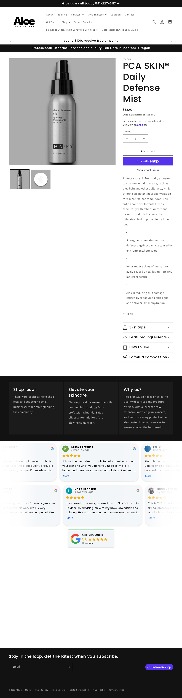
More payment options (148, 169)
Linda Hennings (84, 489)
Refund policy (41, 690)
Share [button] (130, 313)
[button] (77, 14)
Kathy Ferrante (80, 447)
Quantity (127, 131)
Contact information (79, 690)
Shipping (127, 114)
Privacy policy (99, 690)
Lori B (156, 447)
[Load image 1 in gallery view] (19, 179)
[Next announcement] (172, 40)
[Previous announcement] (10, 40)
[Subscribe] (69, 667)
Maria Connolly (165, 489)
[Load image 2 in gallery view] (41, 179)
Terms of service (116, 690)
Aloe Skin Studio (92, 535)
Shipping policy (59, 690)
